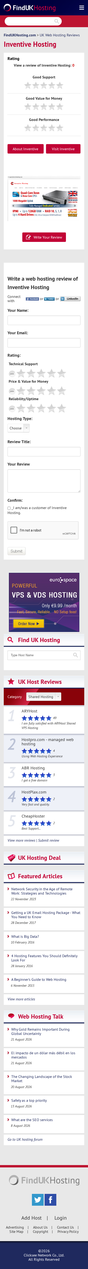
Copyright (40, 1231)
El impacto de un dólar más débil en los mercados (43, 1055)
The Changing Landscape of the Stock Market (41, 1078)
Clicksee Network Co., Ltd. (44, 1255)
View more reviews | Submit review (33, 840)
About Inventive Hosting (25, 150)
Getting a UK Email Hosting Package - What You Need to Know (45, 914)
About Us (40, 1227)
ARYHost (29, 711)
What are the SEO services (32, 1120)
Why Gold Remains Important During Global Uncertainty (40, 1031)
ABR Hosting (33, 768)
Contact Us (65, 1227)
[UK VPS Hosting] (44, 602)
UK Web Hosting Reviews (60, 35)
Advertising (15, 1227)
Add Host (31, 1217)
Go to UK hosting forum (25, 1139)
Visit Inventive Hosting (63, 150)
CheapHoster (33, 816)
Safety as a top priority (29, 1100)
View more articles (21, 999)
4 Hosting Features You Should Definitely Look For (44, 958)
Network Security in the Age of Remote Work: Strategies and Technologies (42, 891)
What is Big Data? (25, 936)
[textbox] (44, 655)
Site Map (16, 1231)
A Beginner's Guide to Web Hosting (38, 979)
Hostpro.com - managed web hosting (48, 741)
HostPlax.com (34, 792)
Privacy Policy (68, 1231)
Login (60, 1217)
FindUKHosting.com (20, 35)
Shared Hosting (40, 696)
